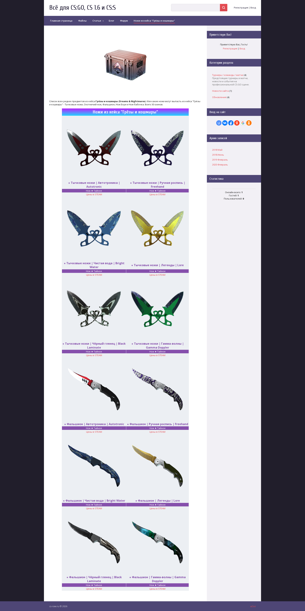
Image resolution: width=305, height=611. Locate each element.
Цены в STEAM (94, 194)
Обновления (219, 97)
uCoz (253, 606)
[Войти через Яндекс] (237, 123)
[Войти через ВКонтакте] (225, 123)
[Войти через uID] (219, 123)
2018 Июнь (218, 154)
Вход (253, 7)
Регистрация (241, 7)
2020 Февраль (220, 164)
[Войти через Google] (243, 123)
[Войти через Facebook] (231, 123)
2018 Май (217, 149)
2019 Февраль (220, 159)
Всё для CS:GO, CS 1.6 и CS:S (82, 7)
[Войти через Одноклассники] (249, 123)
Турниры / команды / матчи (227, 75)
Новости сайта (220, 90)
